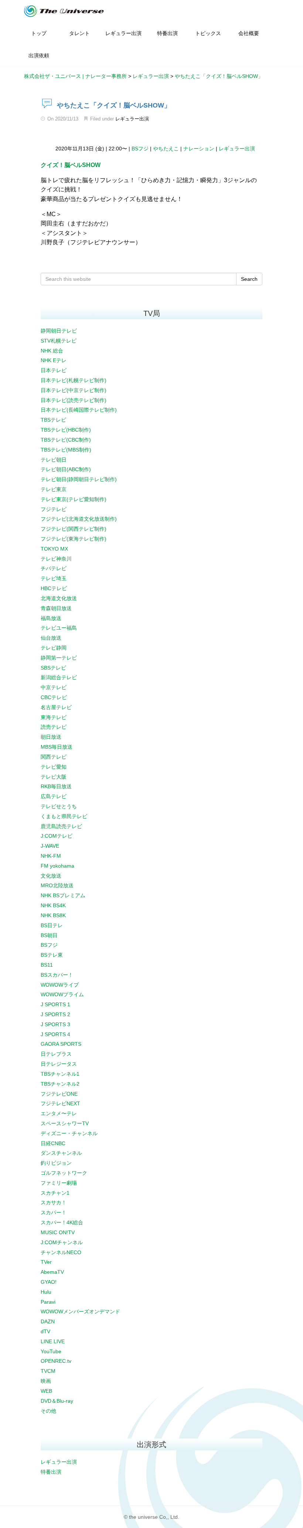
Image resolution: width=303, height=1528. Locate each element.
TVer (46, 1262)
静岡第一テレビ (59, 658)
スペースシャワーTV (65, 1123)
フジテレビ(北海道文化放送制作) (79, 519)
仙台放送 (51, 638)
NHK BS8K (53, 915)
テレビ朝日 (54, 460)
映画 (46, 1381)
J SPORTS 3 (55, 1024)
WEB (46, 1391)
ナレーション (198, 149)
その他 (48, 1411)
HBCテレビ (54, 588)
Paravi (48, 1302)
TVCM (48, 1371)
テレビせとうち (59, 806)
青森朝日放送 (56, 608)
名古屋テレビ (56, 707)
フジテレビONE (59, 1094)
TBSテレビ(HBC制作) (66, 430)
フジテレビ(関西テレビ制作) (73, 529)
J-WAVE (50, 846)
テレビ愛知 (54, 767)
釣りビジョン (56, 1163)
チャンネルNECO (61, 1252)
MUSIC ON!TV (58, 1232)
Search (249, 279)
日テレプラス (56, 1054)
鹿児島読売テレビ (61, 826)
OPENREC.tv (56, 1361)
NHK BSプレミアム (63, 895)
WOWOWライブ (60, 985)
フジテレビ (54, 509)
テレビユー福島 (59, 628)
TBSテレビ (53, 420)
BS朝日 (49, 935)
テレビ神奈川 (56, 559)
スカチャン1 (55, 1193)
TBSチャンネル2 (60, 1084)
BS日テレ (52, 925)
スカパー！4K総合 (62, 1222)
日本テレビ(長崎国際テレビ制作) (79, 410)
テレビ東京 (54, 489)
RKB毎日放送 (56, 786)
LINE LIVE (53, 1341)
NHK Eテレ (54, 360)
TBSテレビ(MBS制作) (66, 450)
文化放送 (51, 876)
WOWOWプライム (62, 994)
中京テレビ (54, 687)
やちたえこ (166, 149)
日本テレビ (54, 370)
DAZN (48, 1321)
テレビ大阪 (54, 777)
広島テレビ (54, 796)
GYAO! (49, 1282)
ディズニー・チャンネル (69, 1133)
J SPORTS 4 (55, 1034)
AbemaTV (52, 1272)
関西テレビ (54, 757)
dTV (45, 1331)
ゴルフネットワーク (64, 1173)
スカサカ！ (54, 1202)
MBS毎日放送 (56, 747)
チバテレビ (54, 568)
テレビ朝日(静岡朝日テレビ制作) (79, 479)
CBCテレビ (54, 697)
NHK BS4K (53, 905)
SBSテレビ (53, 668)
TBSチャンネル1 (60, 1074)
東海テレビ (54, 717)
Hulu (46, 1292)
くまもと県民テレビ (64, 816)
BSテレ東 (52, 955)
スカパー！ (54, 1212)
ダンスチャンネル (61, 1153)
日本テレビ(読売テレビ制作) (73, 400)
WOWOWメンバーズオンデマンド (80, 1311)
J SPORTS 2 (55, 1014)
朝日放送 (51, 737)
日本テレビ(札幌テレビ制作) (73, 380)
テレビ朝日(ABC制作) (66, 469)
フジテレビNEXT (60, 1103)
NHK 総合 (52, 351)
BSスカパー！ (57, 975)
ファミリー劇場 (59, 1183)
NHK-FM (51, 856)
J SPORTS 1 (55, 1004)
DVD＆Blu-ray (57, 1401)
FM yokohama (57, 866)
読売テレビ (54, 727)
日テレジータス (59, 1064)
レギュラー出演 (132, 119)
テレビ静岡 (54, 648)
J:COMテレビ (56, 836)
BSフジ (140, 149)
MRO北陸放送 (57, 885)
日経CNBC (53, 1143)
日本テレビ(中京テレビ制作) (73, 390)
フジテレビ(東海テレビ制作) (73, 539)
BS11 (47, 965)
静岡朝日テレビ (59, 331)
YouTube (51, 1351)
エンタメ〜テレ (59, 1113)
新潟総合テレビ (59, 677)
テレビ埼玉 (54, 578)
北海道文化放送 (59, 598)
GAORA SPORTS (61, 1044)
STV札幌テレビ (58, 341)
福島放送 (51, 618)
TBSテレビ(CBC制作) (66, 440)
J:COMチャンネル (62, 1242)
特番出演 (51, 1472)
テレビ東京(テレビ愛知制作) (73, 499)
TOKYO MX (54, 549)
